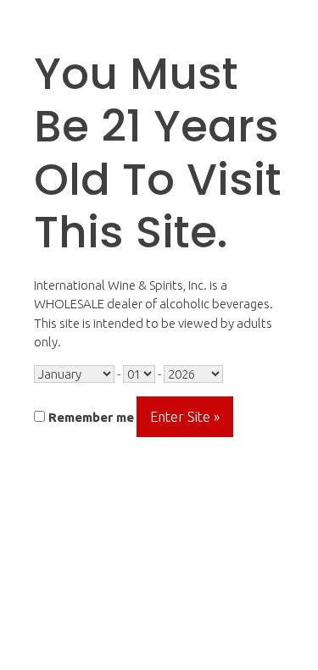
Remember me (89, 417)
